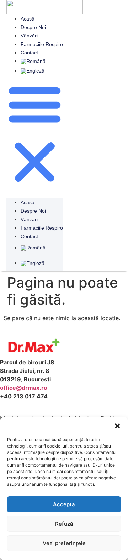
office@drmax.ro (23, 387)
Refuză (64, 523)
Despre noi (33, 27)
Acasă (27, 19)
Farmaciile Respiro (42, 44)
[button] (117, 425)
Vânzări (29, 36)
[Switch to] (42, 61)
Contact (29, 53)
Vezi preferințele (64, 543)
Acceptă (64, 504)
